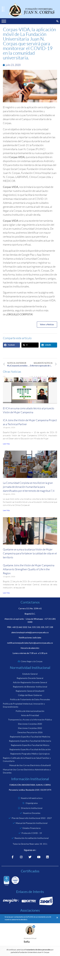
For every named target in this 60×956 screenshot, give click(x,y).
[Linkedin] (47, 857)
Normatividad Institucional (30, 667)
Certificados (30, 871)
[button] (11, 345)
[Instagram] (21, 857)
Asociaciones (30, 910)
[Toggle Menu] (3, 21)
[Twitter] (30, 857)
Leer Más (6, 444)
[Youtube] (39, 857)
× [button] (57, 917)
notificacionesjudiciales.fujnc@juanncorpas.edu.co (30, 643)
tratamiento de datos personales (38, 950)
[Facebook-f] (12, 857)
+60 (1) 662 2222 (19, 627)
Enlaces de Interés (30, 891)
